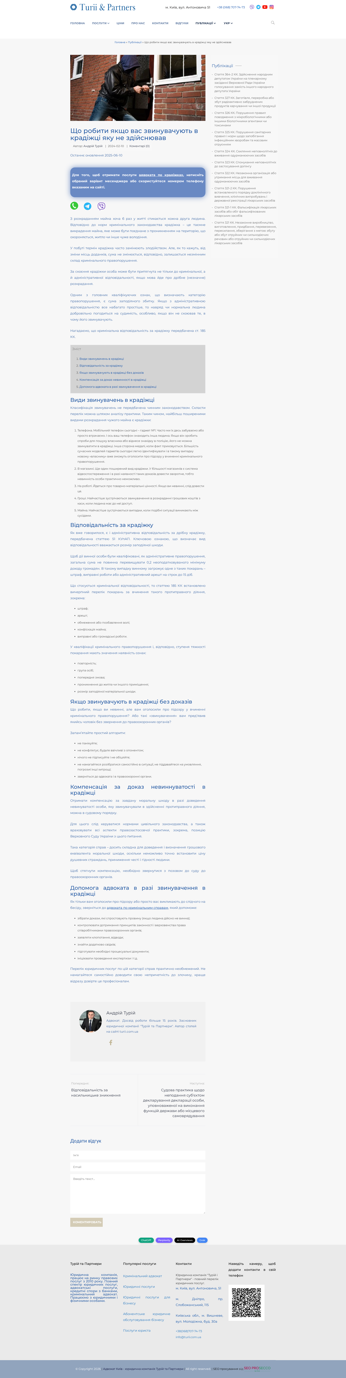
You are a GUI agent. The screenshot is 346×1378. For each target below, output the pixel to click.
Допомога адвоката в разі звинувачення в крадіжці (117, 386)
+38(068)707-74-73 (189, 1331)
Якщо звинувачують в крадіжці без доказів (111, 372)
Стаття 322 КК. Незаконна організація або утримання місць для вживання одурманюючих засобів (245, 177)
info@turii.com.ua (188, 1337)
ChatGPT (146, 1240)
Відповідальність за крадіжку (101, 365)
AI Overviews (185, 1240)
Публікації (204, 23)
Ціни (120, 23)
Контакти (160, 23)
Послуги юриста (137, 1331)
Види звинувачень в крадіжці (101, 359)
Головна (77, 23)
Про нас (138, 23)
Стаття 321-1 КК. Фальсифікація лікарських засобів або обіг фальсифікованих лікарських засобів (245, 211)
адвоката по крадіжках (161, 175)
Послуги (99, 23)
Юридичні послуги (139, 1287)
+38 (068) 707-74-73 (231, 7)
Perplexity (164, 1240)
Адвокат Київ (113, 1368)
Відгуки (182, 23)
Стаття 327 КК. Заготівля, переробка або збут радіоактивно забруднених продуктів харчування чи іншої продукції (245, 102)
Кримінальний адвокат (142, 1276)
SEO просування (225, 1368)
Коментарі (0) (139, 146)
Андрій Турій (93, 146)
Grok (202, 1240)
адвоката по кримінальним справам (137, 908)
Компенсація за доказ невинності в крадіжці (112, 379)
